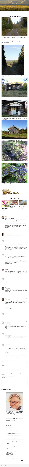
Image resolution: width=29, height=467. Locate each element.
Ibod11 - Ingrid (8, 435)
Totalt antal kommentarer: (9, 456)
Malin (6, 333)
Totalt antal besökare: (9, 454)
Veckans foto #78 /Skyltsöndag (10, 427)
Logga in (26, 465)
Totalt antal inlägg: (8, 455)
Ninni (6, 216)
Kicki (5, 321)
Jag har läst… (7, 423)
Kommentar (3, 377)
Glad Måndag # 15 (13, 206)
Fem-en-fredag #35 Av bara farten (10, 420)
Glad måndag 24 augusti (9, 425)
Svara (26, 216)
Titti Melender (7, 233)
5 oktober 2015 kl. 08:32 (7, 288)
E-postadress (4, 365)
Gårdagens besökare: (9, 453)
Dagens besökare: (8, 452)
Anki (6, 438)
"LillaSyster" (7, 240)
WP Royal (6, 465)
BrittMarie (6, 254)
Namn (2, 361)
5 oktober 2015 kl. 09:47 (7, 299)
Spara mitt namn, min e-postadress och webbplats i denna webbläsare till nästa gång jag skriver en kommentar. (14, 374)
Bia (5, 298)
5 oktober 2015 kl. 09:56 (7, 322)
